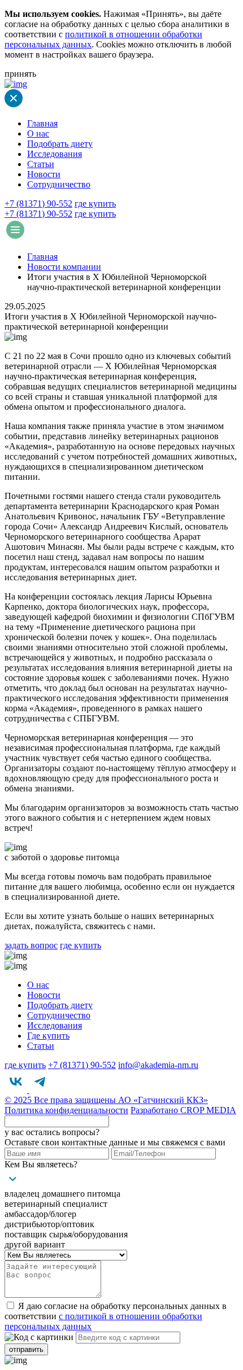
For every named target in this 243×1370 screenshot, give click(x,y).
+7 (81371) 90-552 (38, 203)
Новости (43, 174)
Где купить (48, 1035)
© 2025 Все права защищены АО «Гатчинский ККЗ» (106, 1100)
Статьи (40, 164)
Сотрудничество (58, 184)
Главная (42, 123)
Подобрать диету (60, 143)
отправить (26, 1349)
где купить (95, 203)
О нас (38, 133)
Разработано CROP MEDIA (183, 1110)
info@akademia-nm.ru (158, 1065)
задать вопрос (31, 945)
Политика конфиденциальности (66, 1110)
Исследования (54, 154)
